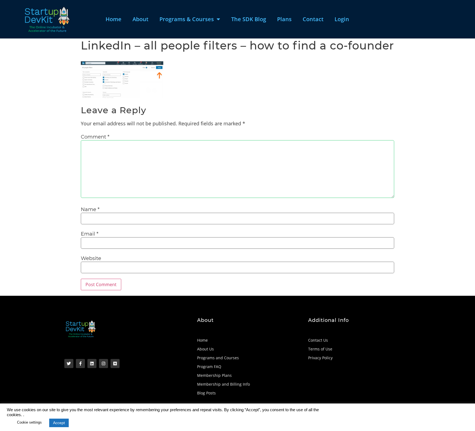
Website (91, 258)
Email (89, 233)
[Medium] (115, 363)
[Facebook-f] (80, 363)
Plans (284, 19)
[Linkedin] (91, 363)
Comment (95, 136)
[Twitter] (68, 363)
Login (342, 19)
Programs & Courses (186, 19)
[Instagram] (103, 363)
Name (90, 209)
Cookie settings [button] (29, 422)
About (140, 19)
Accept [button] (59, 423)
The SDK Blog (248, 19)
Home (113, 19)
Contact (313, 19)
